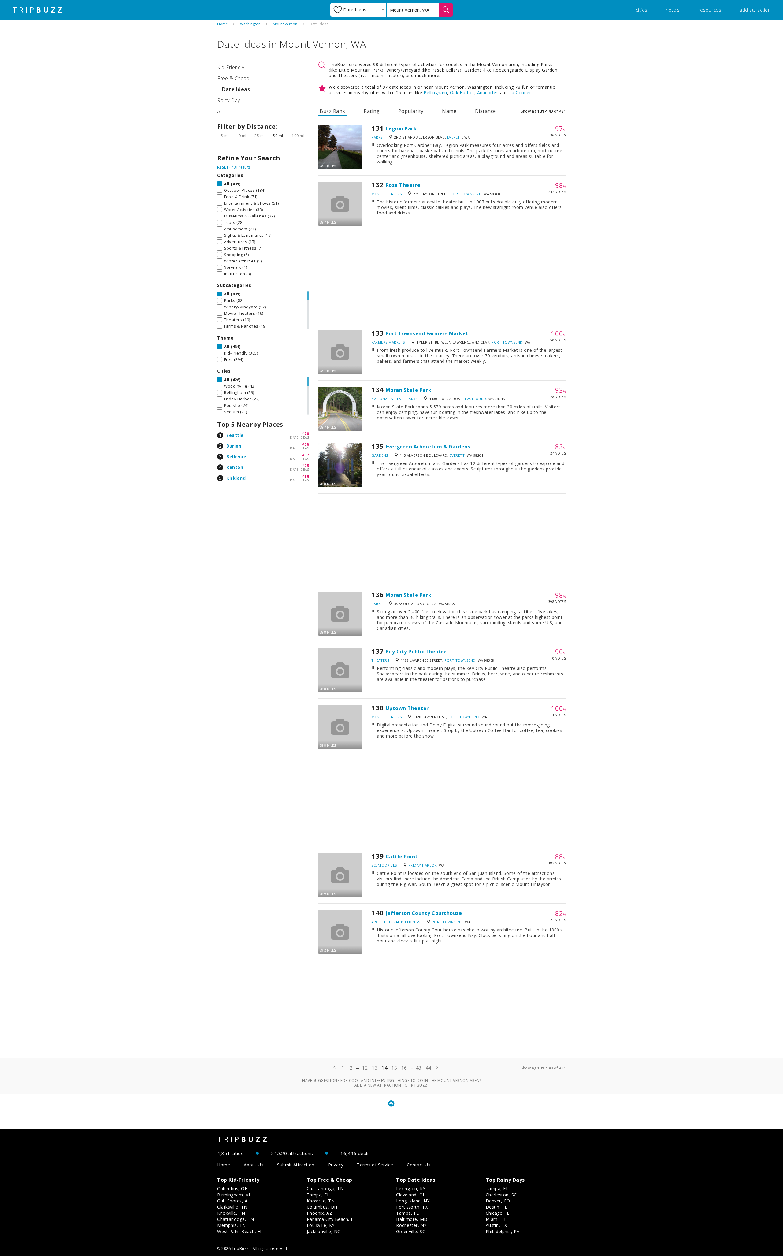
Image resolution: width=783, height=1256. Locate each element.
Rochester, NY (411, 1225)
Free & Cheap (233, 78)
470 (305, 433)
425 (305, 465)
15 (394, 1068)
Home (222, 24)
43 (418, 1068)
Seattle (235, 435)
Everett (454, 137)
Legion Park (401, 128)
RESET (222, 167)
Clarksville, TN (232, 1207)
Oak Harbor (462, 92)
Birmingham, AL (234, 1195)
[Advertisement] (442, 281)
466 (305, 444)
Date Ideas (236, 89)
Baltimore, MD (412, 1219)
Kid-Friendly (230, 67)
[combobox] (358, 10)
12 (365, 1068)
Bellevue (236, 456)
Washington (250, 24)
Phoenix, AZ (319, 1213)
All (220, 111)
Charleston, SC (501, 1195)
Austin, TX (496, 1225)
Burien (233, 446)
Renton (234, 467)
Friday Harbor (423, 865)
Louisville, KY (321, 1225)
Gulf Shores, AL (233, 1201)
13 (374, 1068)
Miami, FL (496, 1219)
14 (384, 1068)
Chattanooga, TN (235, 1219)
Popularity (411, 111)
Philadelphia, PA (503, 1231)
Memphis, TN (231, 1225)
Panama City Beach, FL (331, 1219)
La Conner (520, 92)
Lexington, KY (410, 1188)
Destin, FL (496, 1207)
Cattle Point (402, 856)
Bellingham (435, 92)
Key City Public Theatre (416, 651)
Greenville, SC (410, 1231)
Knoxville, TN (231, 1213)
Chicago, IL (498, 1213)
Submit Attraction (295, 1165)
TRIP (38, 9)
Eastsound (475, 398)
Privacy (335, 1165)
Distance (485, 111)
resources (710, 10)
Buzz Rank (332, 111)
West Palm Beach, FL (240, 1231)
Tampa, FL (318, 1195)
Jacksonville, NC (323, 1231)
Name (449, 111)
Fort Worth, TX (412, 1207)
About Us (253, 1165)
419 (305, 476)
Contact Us (418, 1165)
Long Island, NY (413, 1201)
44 (428, 1068)
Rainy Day (228, 100)
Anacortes (488, 92)
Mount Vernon (285, 24)
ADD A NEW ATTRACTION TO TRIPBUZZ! (391, 1085)
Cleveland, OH (411, 1195)
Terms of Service (375, 1165)
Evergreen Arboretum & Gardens (428, 446)
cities (642, 10)
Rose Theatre (403, 185)
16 (404, 1068)
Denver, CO (498, 1201)
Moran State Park (409, 390)
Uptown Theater (407, 708)
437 (305, 455)
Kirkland (236, 478)
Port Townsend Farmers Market (427, 333)
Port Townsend (466, 193)
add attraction (755, 10)
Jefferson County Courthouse (424, 913)
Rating (372, 111)
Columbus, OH (232, 1188)
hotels (673, 10)
